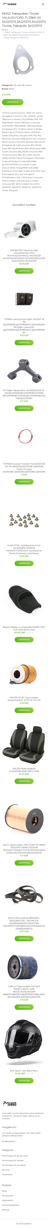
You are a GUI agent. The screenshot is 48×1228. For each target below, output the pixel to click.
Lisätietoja (12, 102)
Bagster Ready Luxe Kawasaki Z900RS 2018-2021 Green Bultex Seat (24, 628)
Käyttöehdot (7, 1200)
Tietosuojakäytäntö (10, 1205)
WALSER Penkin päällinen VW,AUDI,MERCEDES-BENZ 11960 (24, 770)
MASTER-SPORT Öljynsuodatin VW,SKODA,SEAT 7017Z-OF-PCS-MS (24, 698)
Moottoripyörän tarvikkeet (14, 1165)
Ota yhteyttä (7, 1195)
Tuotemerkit (7, 1174)
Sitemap (5, 1209)
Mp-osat (17, 85)
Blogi (4, 1191)
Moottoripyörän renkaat (13, 1160)
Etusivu (5, 29)
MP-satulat (26, 85)
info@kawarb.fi (8, 1141)
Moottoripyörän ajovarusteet (15, 1156)
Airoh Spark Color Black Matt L (24, 1070)
